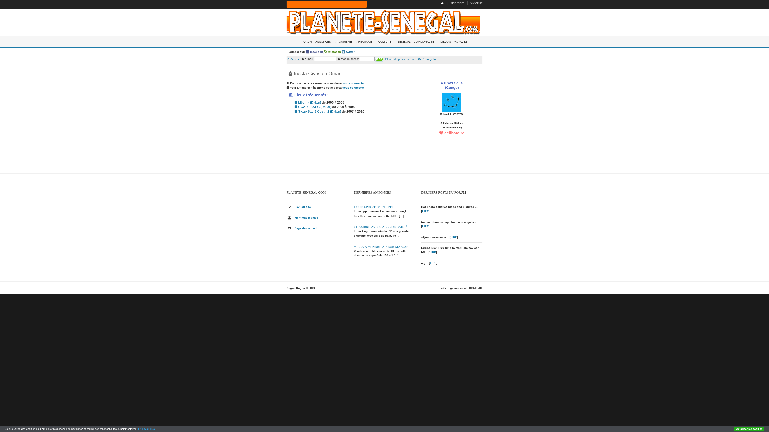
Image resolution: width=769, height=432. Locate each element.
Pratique (365, 41)
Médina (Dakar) (309, 102)
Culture (384, 41)
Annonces (323, 41)
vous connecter (354, 83)
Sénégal (404, 41)
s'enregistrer (429, 59)
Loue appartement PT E (374, 207)
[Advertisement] (351, 145)
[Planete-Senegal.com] (383, 22)
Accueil (294, 59)
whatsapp (334, 51)
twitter (349, 51)
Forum (307, 41)
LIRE (425, 211)
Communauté (424, 41)
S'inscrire (476, 3)
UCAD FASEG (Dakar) (314, 107)
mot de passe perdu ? (402, 59)
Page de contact (306, 228)
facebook (316, 51)
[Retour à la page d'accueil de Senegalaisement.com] (443, 3)
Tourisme (344, 41)
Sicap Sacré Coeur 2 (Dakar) (319, 111)
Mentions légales (306, 217)
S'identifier (457, 3)
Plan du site (303, 206)
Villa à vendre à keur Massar (381, 246)
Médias (445, 41)
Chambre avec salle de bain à (381, 226)
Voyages (460, 41)
